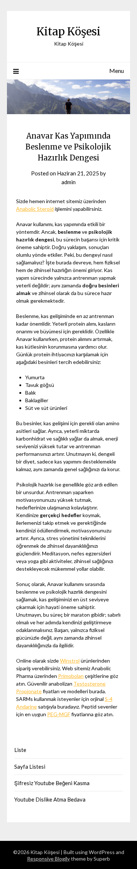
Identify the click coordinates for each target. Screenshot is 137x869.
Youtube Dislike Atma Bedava (49, 799)
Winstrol (70, 660)
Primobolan (71, 676)
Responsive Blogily (48, 859)
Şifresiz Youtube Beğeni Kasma (52, 783)
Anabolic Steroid (35, 209)
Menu (116, 70)
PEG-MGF (58, 714)
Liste (20, 749)
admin (68, 182)
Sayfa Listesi (29, 766)
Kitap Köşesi (68, 31)
